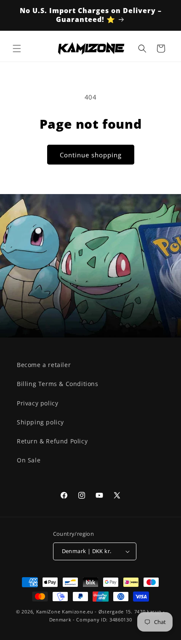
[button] (17, 48)
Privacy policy (37, 403)
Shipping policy (40, 422)
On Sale (28, 460)
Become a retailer (44, 365)
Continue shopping (91, 155)
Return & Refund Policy (52, 441)
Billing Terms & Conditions (57, 384)
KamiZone (48, 611)
